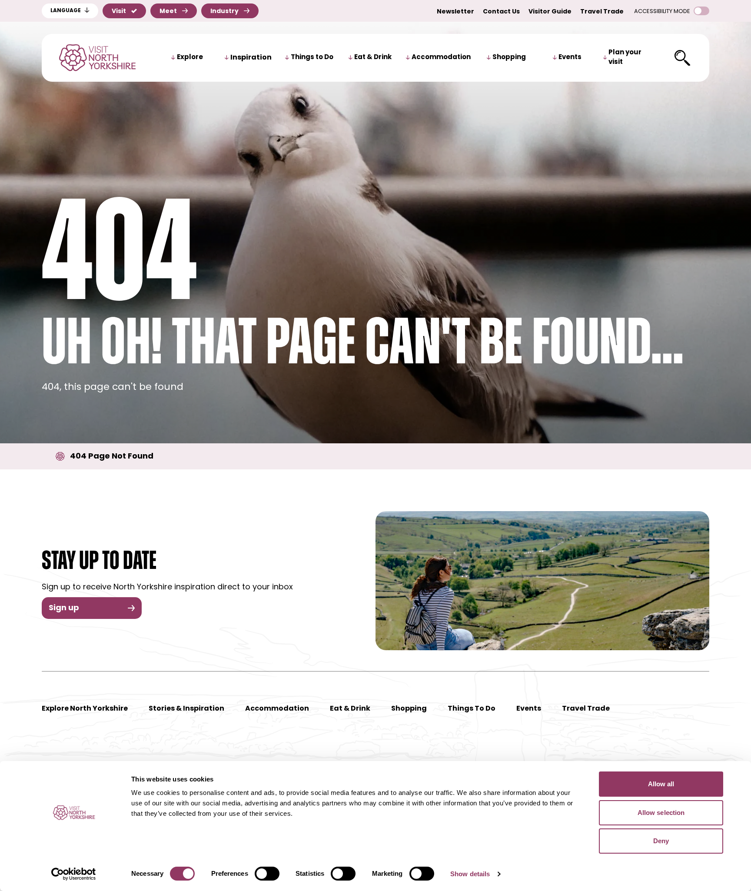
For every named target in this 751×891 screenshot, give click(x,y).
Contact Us (501, 12)
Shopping (509, 57)
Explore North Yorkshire (85, 708)
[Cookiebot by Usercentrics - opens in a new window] (74, 874)
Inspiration (251, 57)
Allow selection (661, 812)
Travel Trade (602, 12)
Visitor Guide (550, 12)
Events (570, 57)
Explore (190, 57)
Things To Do (471, 708)
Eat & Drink (373, 57)
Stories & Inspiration (186, 708)
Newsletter (455, 12)
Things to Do (312, 57)
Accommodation (441, 57)
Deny (661, 840)
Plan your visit (624, 58)
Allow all (661, 784)
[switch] (267, 874)
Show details (470, 874)
